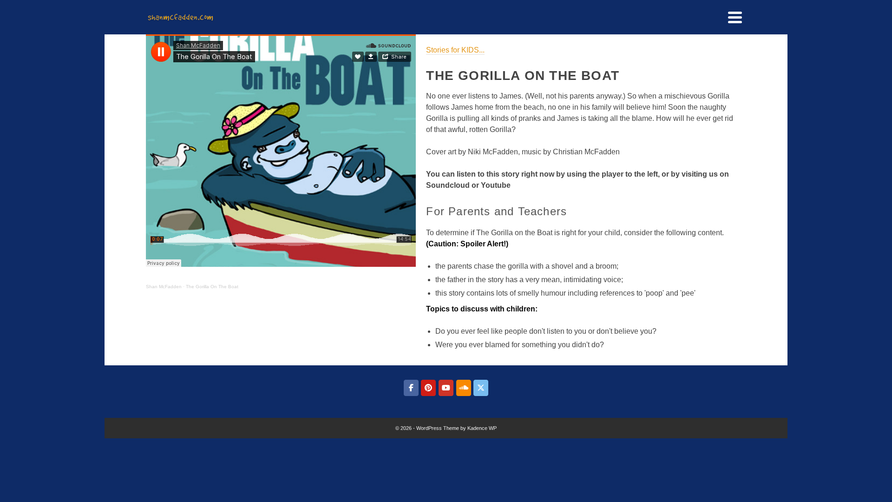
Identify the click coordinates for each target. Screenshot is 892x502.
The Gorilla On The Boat (212, 286)
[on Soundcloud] (463, 388)
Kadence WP (482, 428)
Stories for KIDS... (455, 50)
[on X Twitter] (480, 388)
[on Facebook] (411, 388)
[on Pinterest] (428, 388)
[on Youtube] (446, 388)
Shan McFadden (164, 286)
